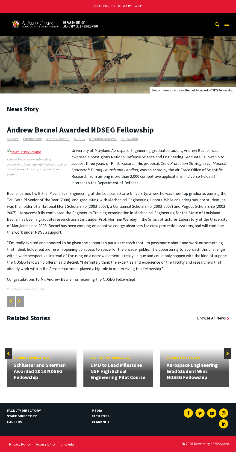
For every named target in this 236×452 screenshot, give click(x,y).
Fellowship (129, 138)
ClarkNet (100, 421)
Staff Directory (22, 416)
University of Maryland (118, 6)
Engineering (32, 138)
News (167, 90)
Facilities (100, 416)
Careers (14, 421)
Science (13, 138)
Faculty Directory (24, 410)
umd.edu (67, 444)
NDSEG (79, 138)
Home (156, 90)
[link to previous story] (10, 301)
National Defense (103, 138)
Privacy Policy (20, 444)
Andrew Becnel (58, 138)
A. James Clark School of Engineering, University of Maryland (55, 17)
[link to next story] (19, 301)
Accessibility (46, 444)
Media (97, 410)
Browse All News (211, 318)
